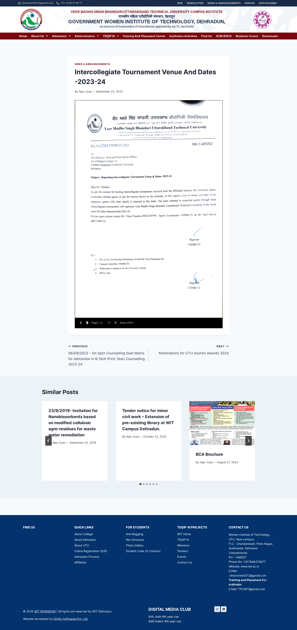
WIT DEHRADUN (45, 611)
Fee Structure (135, 539)
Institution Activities (183, 36)
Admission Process (86, 556)
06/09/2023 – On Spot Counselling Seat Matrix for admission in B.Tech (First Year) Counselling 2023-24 (106, 355)
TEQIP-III (109, 36)
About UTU (81, 545)
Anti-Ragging (268, 3)
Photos (250, 3)
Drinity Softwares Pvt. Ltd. (71, 618)
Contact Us (184, 562)
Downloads (270, 36)
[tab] (140, 484)
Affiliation (80, 562)
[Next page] (87, 323)
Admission (59, 36)
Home (23, 36)
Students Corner (247, 36)
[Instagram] (217, 609)
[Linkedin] (223, 609)
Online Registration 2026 (90, 551)
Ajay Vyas (85, 91)
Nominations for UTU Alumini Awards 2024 (194, 350)
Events (181, 556)
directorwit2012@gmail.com (248, 575)
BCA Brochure (209, 454)
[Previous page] (81, 323)
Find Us (206, 36)
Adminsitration (85, 36)
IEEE (180, 3)
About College (83, 534)
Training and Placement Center (144, 36)
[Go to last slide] (48, 441)
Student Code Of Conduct (143, 551)
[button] (39, 36)
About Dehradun (85, 539)
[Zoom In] (116, 323)
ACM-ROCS (224, 36)
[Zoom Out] (109, 323)
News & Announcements (224, 3)
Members (183, 545)
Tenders (182, 551)
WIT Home (184, 534)
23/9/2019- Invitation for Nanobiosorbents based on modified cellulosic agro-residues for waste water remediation (73, 422)
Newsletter (195, 3)
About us (37, 36)
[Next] (248, 441)
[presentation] (222, 423)
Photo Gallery (134, 545)
